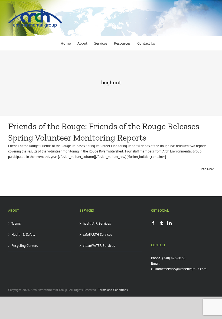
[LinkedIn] (169, 223)
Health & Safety (23, 234)
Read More (207, 169)
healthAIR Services (97, 223)
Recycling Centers (24, 245)
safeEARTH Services (97, 234)
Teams (16, 223)
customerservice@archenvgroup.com (179, 269)
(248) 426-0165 (173, 258)
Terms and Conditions (113, 290)
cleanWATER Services (99, 245)
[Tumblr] (161, 223)
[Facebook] (153, 223)
